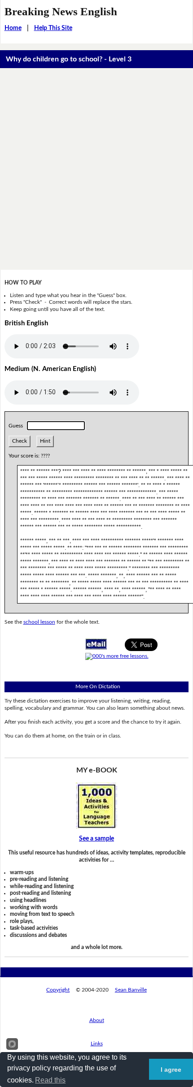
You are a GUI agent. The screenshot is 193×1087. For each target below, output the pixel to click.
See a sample (96, 839)
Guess (17, 425)
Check (19, 441)
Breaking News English (60, 11)
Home (13, 28)
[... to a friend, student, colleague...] (96, 643)
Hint (45, 441)
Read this (50, 1080)
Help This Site (53, 28)
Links (97, 1043)
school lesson (39, 622)
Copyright (58, 989)
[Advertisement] (96, 169)
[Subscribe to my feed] (117, 656)
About (96, 1020)
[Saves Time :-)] (96, 805)
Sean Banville (131, 989)
